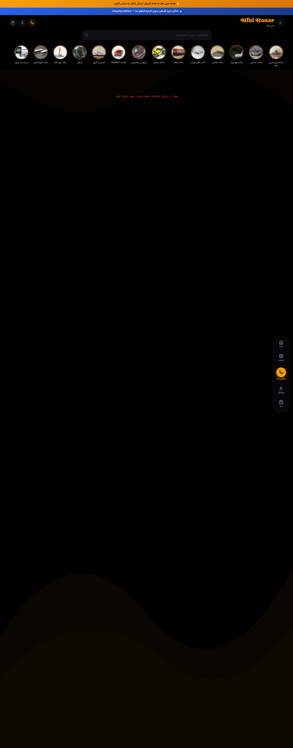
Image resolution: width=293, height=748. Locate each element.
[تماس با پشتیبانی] (32, 23)
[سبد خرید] (13, 23)
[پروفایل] (23, 23)
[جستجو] (86, 35)
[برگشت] (280, 23)
